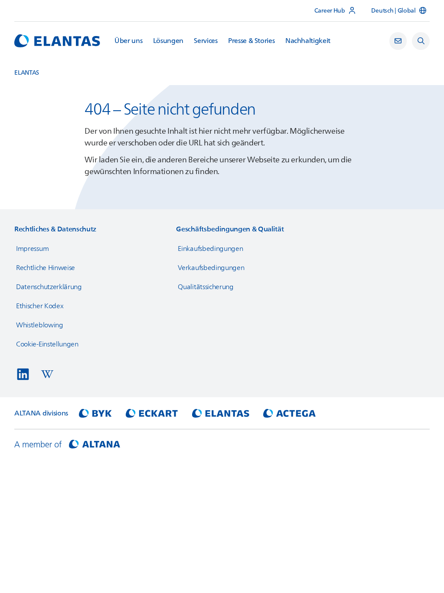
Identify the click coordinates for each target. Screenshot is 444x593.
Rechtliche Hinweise (45, 267)
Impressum (32, 248)
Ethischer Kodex (39, 306)
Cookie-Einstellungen (47, 344)
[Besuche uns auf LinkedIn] (23, 374)
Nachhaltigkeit (307, 41)
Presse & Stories (251, 41)
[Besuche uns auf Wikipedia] (47, 374)
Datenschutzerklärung (49, 287)
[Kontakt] (398, 41)
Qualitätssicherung (205, 287)
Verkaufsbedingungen (211, 267)
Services (205, 41)
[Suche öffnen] (421, 41)
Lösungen (168, 41)
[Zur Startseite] (57, 40)
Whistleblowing (39, 325)
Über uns (128, 41)
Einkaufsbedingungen (210, 248)
